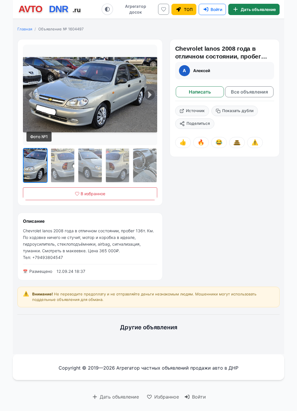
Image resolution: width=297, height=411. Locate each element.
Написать (200, 92)
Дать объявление (118, 397)
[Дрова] (237, 142)
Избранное (166, 397)
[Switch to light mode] (107, 9)
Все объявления (249, 92)
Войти (198, 397)
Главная (24, 29)
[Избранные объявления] (163, 9)
